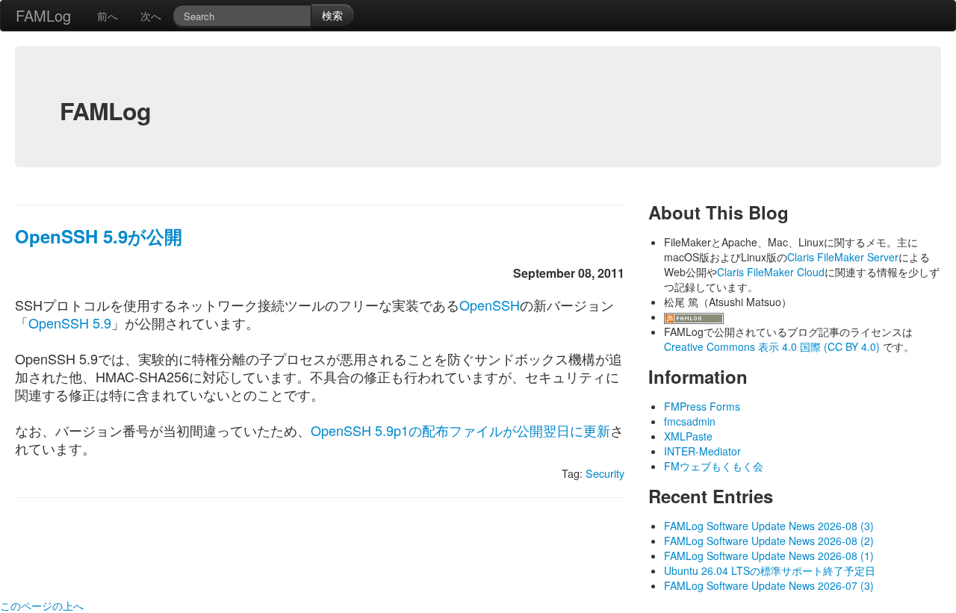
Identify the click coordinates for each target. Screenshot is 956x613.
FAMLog (43, 15)
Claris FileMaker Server (842, 256)
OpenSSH (489, 304)
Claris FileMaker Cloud (771, 271)
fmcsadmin (690, 421)
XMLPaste (688, 436)
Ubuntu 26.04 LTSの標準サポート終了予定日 (769, 570)
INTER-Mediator (702, 451)
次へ (150, 15)
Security (605, 473)
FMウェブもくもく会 (713, 465)
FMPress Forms (702, 406)
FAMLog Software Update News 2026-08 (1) (769, 555)
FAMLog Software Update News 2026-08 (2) (769, 540)
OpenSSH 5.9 (69, 322)
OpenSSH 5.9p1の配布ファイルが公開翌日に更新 (460, 430)
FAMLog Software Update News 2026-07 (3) (769, 585)
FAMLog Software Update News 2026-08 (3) (769, 525)
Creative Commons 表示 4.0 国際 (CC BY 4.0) (773, 346)
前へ (107, 15)
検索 (332, 14)
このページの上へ (42, 605)
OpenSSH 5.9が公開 (98, 236)
